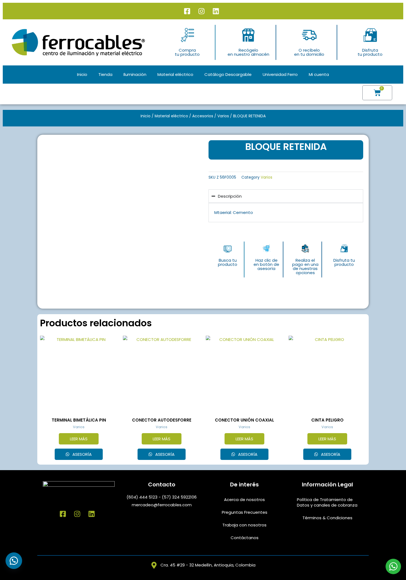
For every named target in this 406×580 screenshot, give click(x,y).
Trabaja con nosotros (244, 525)
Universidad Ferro (280, 74)
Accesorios (202, 116)
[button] (14, 560)
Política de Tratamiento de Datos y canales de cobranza (327, 502)
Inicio (82, 74)
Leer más (79, 439)
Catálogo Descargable (228, 74)
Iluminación (134, 74)
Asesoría (81, 454)
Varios (223, 116)
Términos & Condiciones (327, 518)
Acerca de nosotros (244, 499)
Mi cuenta (319, 74)
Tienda (105, 74)
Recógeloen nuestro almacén (248, 52)
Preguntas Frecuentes (244, 512)
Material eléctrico (175, 74)
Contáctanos (245, 538)
